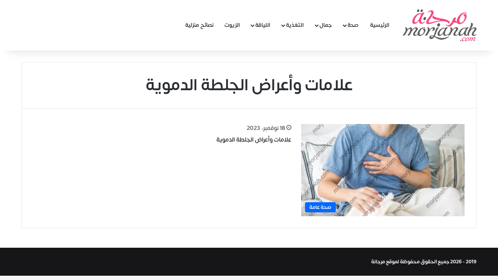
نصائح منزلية (199, 25)
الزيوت (232, 25)
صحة (353, 25)
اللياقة (262, 25)
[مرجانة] (440, 25)
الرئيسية (379, 25)
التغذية (295, 25)
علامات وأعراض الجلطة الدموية (253, 140)
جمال (325, 25)
